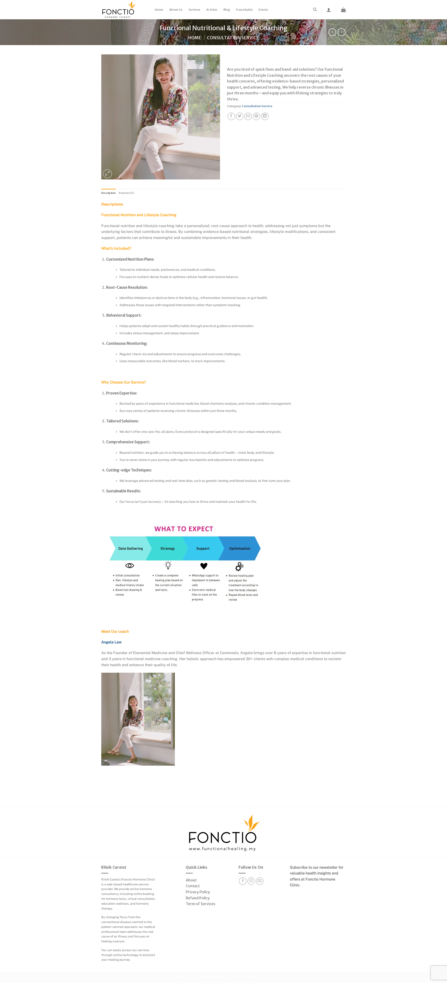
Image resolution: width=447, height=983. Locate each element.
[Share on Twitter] (240, 116)
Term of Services (200, 903)
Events (263, 9)
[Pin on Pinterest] (256, 116)
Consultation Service (233, 37)
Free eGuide (244, 9)
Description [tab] (108, 193)
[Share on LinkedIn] (265, 116)
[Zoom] (107, 173)
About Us (176, 9)
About (191, 880)
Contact (193, 886)
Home (159, 9)
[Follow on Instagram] (251, 881)
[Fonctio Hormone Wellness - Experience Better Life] (124, 9)
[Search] (315, 9)
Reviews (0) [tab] (126, 193)
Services (194, 9)
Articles (211, 9)
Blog (226, 9)
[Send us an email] (260, 881)
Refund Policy (198, 898)
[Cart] (343, 10)
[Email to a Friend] (248, 116)
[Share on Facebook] (231, 116)
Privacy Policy (198, 892)
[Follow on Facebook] (243, 881)
